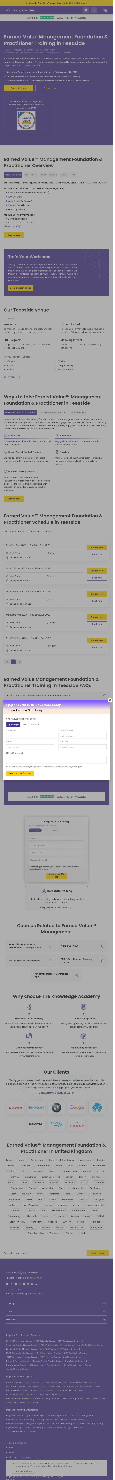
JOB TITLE (63, 741)
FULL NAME (11, 730)
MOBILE (9, 741)
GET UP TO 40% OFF (20, 773)
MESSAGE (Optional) (15, 753)
